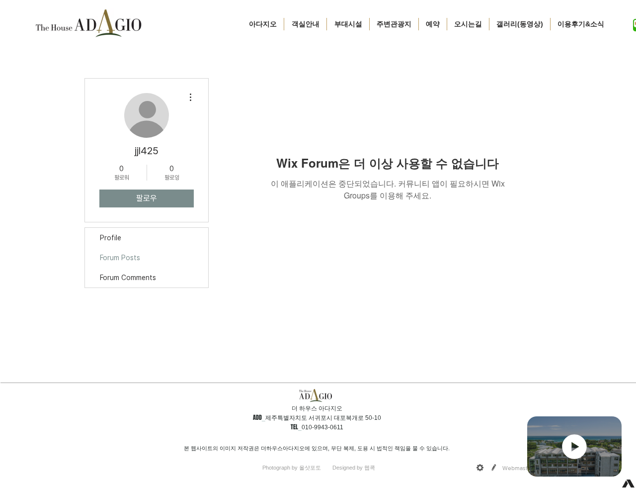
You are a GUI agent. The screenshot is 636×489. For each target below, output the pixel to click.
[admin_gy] (480, 468)
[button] (305, 24)
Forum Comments (128, 278)
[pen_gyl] (494, 468)
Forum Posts (120, 258)
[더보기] (574, 446)
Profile (110, 238)
